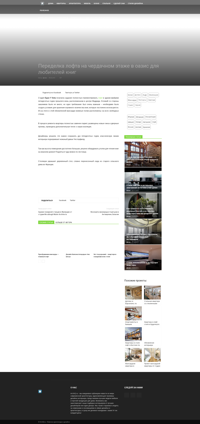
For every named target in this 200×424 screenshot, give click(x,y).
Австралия (146, 122)
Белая (130, 95)
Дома (50, 3)
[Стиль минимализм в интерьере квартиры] (143, 259)
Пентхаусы (142, 100)
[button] (159, 7)
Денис (45, 78)
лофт (100, 98)
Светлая (151, 100)
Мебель (87, 3)
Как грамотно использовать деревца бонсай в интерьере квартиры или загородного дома (142, 211)
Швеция (131, 122)
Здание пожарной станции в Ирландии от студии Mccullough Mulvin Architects (55, 213)
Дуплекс (138, 95)
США (154, 122)
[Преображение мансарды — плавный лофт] (50, 239)
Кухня (96, 3)
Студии (130, 105)
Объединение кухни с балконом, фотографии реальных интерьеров (142, 236)
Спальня (106, 3)
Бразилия (146, 127)
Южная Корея (150, 117)
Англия (138, 127)
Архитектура (75, 3)
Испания (139, 117)
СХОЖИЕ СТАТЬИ (46, 222)
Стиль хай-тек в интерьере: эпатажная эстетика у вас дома (142, 186)
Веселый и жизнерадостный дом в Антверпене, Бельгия (105, 213)
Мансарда (132, 100)
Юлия (128, 165)
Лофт (145, 95)
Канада (138, 122)
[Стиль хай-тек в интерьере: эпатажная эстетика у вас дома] (143, 179)
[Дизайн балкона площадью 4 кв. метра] (78, 239)
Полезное (44, 10)
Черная (137, 105)
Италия (131, 117)
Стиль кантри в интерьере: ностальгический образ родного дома (142, 159)
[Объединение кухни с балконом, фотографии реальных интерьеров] (143, 232)
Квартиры (61, 3)
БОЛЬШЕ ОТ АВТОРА (64, 222)
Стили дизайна (135, 3)
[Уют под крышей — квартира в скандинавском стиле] (106, 239)
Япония (130, 127)
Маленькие (153, 95)
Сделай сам (119, 3)
